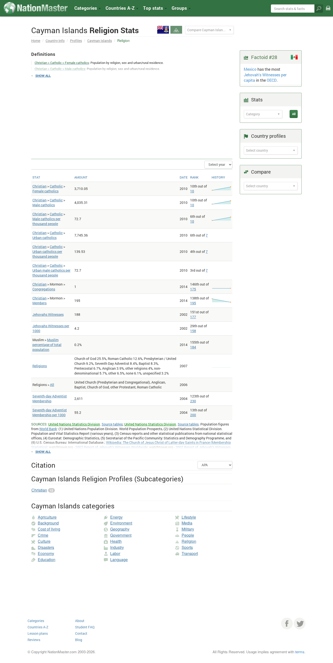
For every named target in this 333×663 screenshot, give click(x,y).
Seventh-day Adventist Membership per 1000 (49, 412)
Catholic (56, 186)
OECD (272, 80)
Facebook (287, 623)
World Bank (48, 428)
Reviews (34, 639)
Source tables (112, 424)
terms (299, 651)
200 (193, 415)
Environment (121, 523)
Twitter (299, 623)
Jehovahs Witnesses (48, 314)
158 (193, 330)
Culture (44, 541)
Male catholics (43, 205)
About (79, 620)
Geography (119, 529)
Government (120, 535)
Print (328, 11)
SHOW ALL (43, 75)
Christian (39, 186)
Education (46, 559)
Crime (43, 535)
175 (193, 289)
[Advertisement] (131, 116)
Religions (39, 366)
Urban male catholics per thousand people (51, 272)
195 (193, 303)
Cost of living (49, 529)
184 (193, 347)
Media (187, 523)
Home (35, 40)
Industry (117, 547)
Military (188, 529)
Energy (116, 517)
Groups (180, 8)
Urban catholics (44, 237)
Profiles (76, 40)
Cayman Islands (99, 40)
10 (192, 191)
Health (116, 541)
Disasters (46, 547)
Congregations (43, 289)
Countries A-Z (38, 627)
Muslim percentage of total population (46, 344)
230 (193, 401)
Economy (46, 553)
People (188, 535)
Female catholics (45, 191)
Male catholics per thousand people (46, 221)
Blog (78, 639)
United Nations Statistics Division (74, 424)
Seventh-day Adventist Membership (49, 398)
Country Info (55, 40)
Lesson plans (38, 633)
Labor (115, 553)
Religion (189, 541)
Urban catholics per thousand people (47, 254)
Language (119, 559)
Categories (86, 8)
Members (39, 303)
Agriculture (47, 517)
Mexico (250, 69)
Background (48, 523)
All (52, 384)
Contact (81, 633)
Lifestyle (189, 517)
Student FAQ (85, 627)
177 (193, 317)
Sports (187, 547)
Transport (190, 553)
